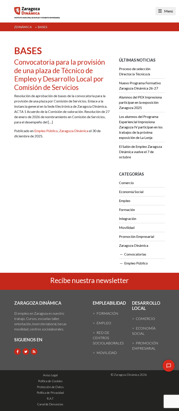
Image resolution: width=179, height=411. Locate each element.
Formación (127, 209)
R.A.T (50, 398)
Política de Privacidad (50, 392)
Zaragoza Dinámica (73, 131)
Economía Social (131, 192)
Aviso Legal (50, 375)
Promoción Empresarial (136, 236)
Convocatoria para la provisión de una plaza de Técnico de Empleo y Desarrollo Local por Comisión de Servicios (59, 74)
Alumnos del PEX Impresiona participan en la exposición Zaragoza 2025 (140, 102)
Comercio (126, 183)
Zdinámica (23, 27)
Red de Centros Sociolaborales (108, 337)
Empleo (124, 201)
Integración (127, 218)
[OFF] (169, 366)
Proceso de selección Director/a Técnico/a (134, 71)
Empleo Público (46, 131)
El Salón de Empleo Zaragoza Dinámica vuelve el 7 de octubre (140, 151)
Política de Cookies (50, 381)
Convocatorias (135, 254)
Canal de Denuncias (50, 404)
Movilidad (126, 227)
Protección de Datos (50, 387)
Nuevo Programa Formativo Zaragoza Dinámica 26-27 (140, 85)
